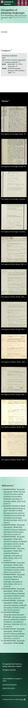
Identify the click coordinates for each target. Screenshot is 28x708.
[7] (23, 17)
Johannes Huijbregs (11, 62)
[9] (1, 19)
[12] (14, 72)
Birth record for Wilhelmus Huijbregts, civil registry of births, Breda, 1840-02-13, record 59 (12, 581)
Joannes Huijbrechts (19, 60)
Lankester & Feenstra (8, 3)
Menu (26, 3)
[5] (20, 17)
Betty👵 (23, 699)
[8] (25, 17)
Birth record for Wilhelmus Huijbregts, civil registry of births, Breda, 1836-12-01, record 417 (12, 555)
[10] (3, 61)
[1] (13, 17)
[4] (18, 17)
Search (22, 3)
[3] (16, 17)
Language (19, 3)
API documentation (9, 684)
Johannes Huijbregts (9, 55)
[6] (22, 17)
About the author (8, 688)
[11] (19, 61)
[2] (14, 17)
